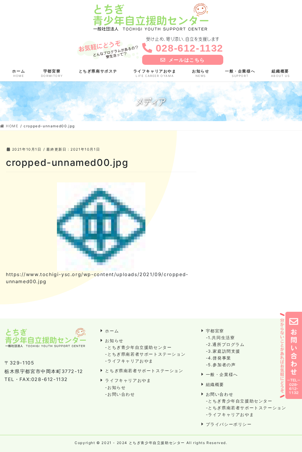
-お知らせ (115, 387)
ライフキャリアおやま (128, 380)
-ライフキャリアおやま (129, 360)
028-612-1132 (189, 48)
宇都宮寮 (215, 330)
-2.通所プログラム (225, 344)
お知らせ (114, 340)
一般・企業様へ (222, 374)
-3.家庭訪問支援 (223, 351)
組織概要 (215, 384)
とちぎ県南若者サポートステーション (144, 370)
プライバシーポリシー (229, 424)
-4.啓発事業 (218, 357)
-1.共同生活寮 (220, 337)
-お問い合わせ (120, 394)
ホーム (112, 330)
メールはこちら (187, 60)
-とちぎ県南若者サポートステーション (145, 354)
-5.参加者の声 (221, 364)
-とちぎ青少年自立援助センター (138, 347)
